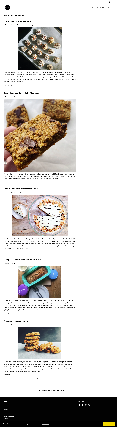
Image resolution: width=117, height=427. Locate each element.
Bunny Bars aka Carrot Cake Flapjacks (21, 93)
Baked (7, 25)
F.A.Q (5, 411)
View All (74, 390)
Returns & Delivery (8, 414)
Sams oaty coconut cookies (16, 321)
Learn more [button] (45, 424)
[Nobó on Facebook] (83, 405)
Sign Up (110, 7)
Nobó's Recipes (11, 15)
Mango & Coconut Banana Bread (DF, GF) (22, 259)
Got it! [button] (108, 424)
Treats (19, 25)
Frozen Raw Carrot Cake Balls (17, 21)
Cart (112, 2)
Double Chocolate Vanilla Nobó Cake (21, 188)
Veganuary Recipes (29, 25)
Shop (87, 7)
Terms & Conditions (9, 416)
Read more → (8, 85)
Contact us (7, 405)
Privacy (6, 418)
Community (101, 7)
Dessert (13, 25)
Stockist (6, 409)
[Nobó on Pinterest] (86, 405)
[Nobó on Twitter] (79, 405)
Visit (93, 7)
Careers (6, 407)
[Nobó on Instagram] (89, 405)
